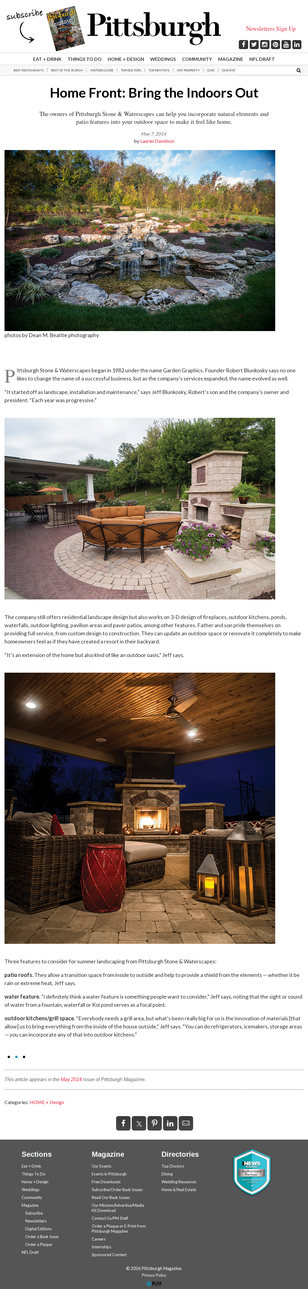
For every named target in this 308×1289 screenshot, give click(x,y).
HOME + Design (46, 1102)
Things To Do (85, 59)
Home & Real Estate (179, 1189)
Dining (167, 1174)
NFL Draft (262, 59)
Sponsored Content (109, 1254)
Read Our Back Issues (111, 1197)
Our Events (231, 70)
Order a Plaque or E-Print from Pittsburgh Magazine (119, 1229)
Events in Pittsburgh (109, 1174)
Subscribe (34, 1213)
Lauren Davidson (157, 141)
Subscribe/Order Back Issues (117, 1189)
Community (197, 59)
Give (210, 70)
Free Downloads (106, 1181)
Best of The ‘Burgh (67, 70)
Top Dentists (159, 70)
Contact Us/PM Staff (110, 1218)
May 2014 (71, 1079)
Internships (101, 1246)
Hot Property (188, 70)
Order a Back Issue (41, 1236)
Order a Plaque (38, 1244)
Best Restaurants (29, 70)
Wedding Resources (179, 1181)
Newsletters (36, 1221)
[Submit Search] (299, 70)
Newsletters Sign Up (271, 28)
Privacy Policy (154, 1275)
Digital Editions (38, 1228)
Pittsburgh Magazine (154, 28)
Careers (99, 1239)
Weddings (163, 59)
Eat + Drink (47, 59)
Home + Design (126, 59)
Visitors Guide (101, 70)
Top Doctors (131, 70)
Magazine (230, 59)
